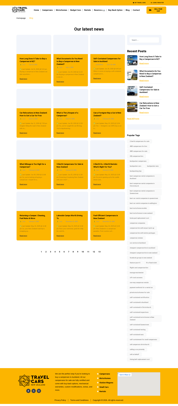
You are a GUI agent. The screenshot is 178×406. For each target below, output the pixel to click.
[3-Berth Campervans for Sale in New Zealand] (70, 150)
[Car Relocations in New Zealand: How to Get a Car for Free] (34, 98)
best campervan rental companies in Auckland (142, 177)
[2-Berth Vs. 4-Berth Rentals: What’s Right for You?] (107, 150)
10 (83, 252)
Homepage (21, 18)
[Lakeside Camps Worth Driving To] (70, 201)
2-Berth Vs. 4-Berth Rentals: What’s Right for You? (105, 165)
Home (36, 10)
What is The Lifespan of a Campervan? (67, 114)
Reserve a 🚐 (99, 10)
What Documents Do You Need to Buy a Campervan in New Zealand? (70, 61)
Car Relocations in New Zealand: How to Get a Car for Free (33, 114)
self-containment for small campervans (143, 339)
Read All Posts (133, 119)
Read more (23, 79)
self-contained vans (137, 334)
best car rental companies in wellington (143, 203)
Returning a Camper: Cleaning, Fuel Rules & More (32, 216)
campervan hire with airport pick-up (142, 228)
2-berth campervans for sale (139, 141)
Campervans (47, 10)
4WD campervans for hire (138, 146)
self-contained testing (137, 329)
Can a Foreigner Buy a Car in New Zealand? (107, 114)
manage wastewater (137, 272)
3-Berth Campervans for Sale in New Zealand (70, 165)
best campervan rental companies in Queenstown (142, 192)
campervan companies (137, 223)
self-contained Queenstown (139, 324)
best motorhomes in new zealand (141, 213)
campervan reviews (136, 238)
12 (94, 252)
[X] (34, 391)
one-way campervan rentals (139, 282)
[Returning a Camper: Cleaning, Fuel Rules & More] (34, 201)
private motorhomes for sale (140, 292)
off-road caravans (136, 277)
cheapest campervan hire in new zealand (143, 253)
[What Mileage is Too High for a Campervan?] (34, 150)
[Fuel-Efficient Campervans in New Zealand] (107, 201)
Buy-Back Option (115, 10)
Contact (136, 10)
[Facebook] (28, 391)
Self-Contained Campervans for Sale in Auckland (107, 59)
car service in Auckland (138, 243)
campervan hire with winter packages (142, 233)
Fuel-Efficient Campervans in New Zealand (105, 216)
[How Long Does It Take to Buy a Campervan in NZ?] (34, 44)
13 (99, 252)
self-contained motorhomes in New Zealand (142, 318)
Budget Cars (75, 10)
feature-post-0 (135, 263)
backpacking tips (136, 171)
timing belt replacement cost (140, 359)
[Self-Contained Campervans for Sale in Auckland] (107, 44)
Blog (128, 10)
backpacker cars (135, 166)
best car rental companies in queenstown (144, 198)
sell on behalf (134, 354)
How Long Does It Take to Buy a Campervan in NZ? (33, 59)
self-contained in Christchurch (140, 307)
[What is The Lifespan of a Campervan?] (70, 98)
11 (88, 252)
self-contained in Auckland (139, 302)
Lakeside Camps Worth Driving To (70, 216)
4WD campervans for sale (138, 151)
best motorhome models (138, 208)
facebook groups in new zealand (141, 258)
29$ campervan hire (136, 156)
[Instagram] (39, 391)
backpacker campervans (138, 161)
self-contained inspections (139, 312)
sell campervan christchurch (139, 344)
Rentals (87, 10)
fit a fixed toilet (151, 263)
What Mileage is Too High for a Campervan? (33, 165)
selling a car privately (137, 349)
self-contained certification (139, 297)
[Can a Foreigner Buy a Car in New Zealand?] (107, 98)
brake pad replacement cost (139, 218)
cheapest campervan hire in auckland (142, 248)
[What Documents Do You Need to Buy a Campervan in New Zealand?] (70, 44)
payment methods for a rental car (141, 287)
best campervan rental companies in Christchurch (142, 185)
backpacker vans (153, 166)
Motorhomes (61, 10)
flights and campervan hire (139, 267)
